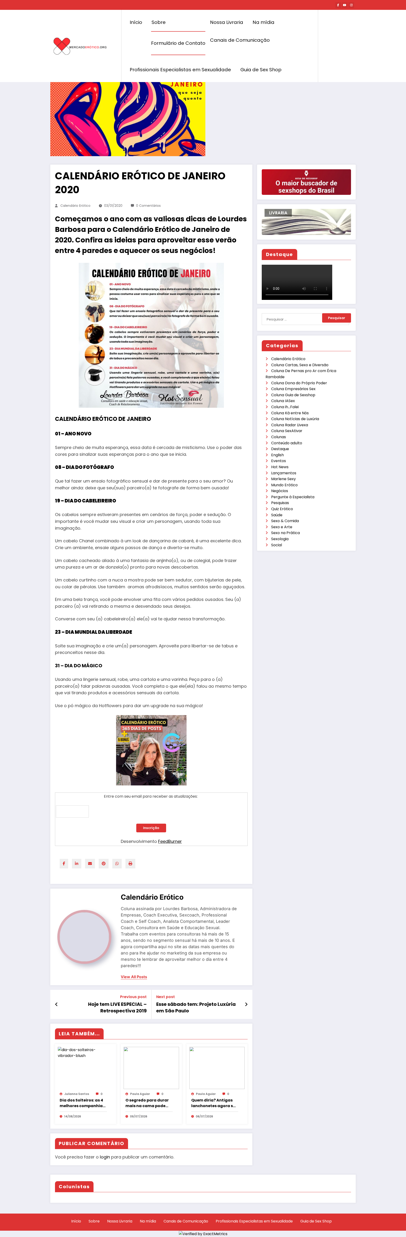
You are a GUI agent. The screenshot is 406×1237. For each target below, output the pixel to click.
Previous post (133, 997)
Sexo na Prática (285, 533)
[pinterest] (104, 863)
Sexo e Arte (281, 527)
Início (136, 22)
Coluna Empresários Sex (293, 389)
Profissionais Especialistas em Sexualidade (180, 69)
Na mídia (263, 22)
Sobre (159, 22)
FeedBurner (170, 841)
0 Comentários (148, 205)
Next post (165, 997)
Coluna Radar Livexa (289, 425)
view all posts (134, 977)
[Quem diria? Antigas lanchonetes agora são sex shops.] (217, 1067)
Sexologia (280, 539)
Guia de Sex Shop (260, 69)
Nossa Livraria (226, 22)
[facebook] (64, 863)
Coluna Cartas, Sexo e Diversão (299, 365)
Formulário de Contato (178, 43)
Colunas (278, 437)
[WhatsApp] (117, 863)
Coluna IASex (283, 401)
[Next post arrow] (246, 1004)
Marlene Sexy (283, 479)
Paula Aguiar (140, 1094)
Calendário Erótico (75, 205)
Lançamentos (283, 473)
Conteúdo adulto (286, 443)
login (105, 1157)
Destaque (280, 449)
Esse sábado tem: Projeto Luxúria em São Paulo (196, 1007)
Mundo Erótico (284, 485)
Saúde (276, 515)
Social (276, 545)
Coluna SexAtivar (286, 431)
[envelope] (90, 863)
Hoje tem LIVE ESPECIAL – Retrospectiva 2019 (117, 1007)
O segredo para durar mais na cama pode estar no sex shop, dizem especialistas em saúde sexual (147, 1103)
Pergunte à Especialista (292, 497)
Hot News (280, 467)
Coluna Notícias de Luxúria (295, 419)
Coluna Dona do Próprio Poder (299, 383)
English (277, 455)
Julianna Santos (76, 1094)
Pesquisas (280, 502)
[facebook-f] (338, 5)
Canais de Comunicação (240, 40)
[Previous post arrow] (56, 1004)
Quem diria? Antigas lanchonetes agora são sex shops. (214, 1103)
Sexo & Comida (285, 521)
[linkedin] (76, 863)
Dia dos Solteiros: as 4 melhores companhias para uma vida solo (82, 1103)
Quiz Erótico (282, 509)
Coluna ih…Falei (285, 407)
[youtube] (344, 5)
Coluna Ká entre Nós (290, 413)
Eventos (278, 461)
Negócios (279, 491)
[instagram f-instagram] (351, 5)
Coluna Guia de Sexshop (293, 395)
